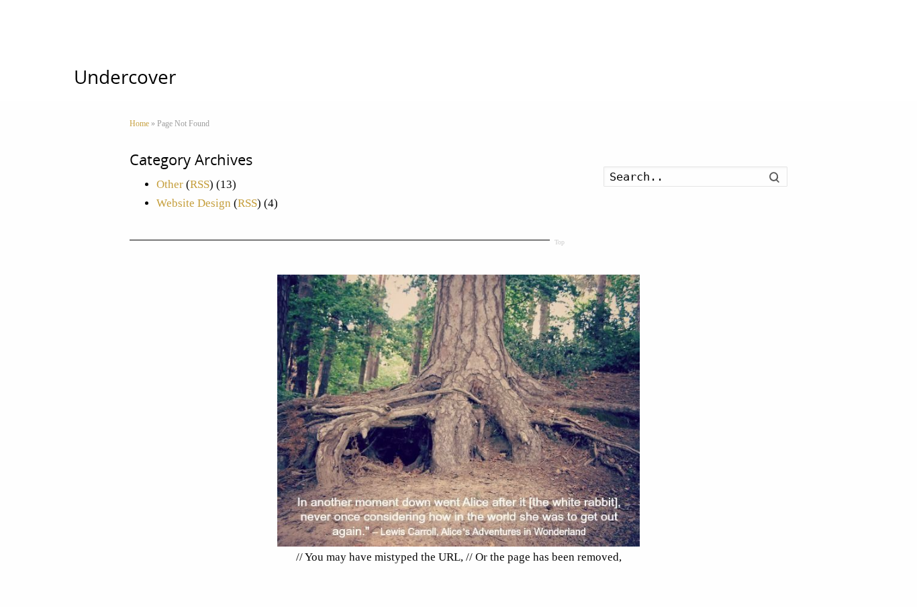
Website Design (193, 203)
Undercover (125, 76)
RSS (199, 184)
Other (169, 184)
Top (559, 242)
